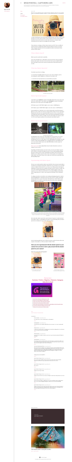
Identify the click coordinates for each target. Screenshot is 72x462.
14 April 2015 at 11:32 (42, 333)
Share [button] (21, 11)
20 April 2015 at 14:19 (47, 364)
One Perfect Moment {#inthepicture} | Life (41, 298)
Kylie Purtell (7, 9)
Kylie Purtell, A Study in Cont (39, 358)
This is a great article (35, 145)
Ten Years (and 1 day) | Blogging (41, 449)
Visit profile (7, 11)
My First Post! (38, 416)
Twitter (41, 280)
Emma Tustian (36, 317)
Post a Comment (36, 451)
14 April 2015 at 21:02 (48, 346)
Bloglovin (47, 280)
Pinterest (53, 280)
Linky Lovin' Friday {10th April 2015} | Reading (41, 301)
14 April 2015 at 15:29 (42, 339)
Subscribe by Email (48, 282)
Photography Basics (23, 16)
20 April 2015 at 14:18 (47, 358)
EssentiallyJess (36, 339)
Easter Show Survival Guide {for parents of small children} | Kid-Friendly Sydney (48, 304)
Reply (35, 320)
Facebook (34, 280)
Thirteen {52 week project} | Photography (41, 306)
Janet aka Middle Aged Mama (39, 346)
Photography (22, 15)
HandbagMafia (36, 322)
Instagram (60, 280)
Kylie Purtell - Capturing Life (38, 3)
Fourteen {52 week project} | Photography (41, 302)
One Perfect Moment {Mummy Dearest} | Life (41, 305)
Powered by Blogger (44, 457)
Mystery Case (36, 327)
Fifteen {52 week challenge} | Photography (41, 300)
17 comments (38, 417)
